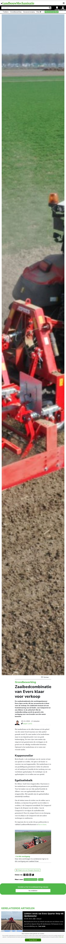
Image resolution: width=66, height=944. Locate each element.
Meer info (61, 937)
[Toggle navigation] (64, 3)
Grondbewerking (15, 12)
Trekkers (6, 12)
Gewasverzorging (29, 12)
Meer (38, 12)
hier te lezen (42, 824)
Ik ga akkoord (33, 940)
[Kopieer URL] (33, 875)
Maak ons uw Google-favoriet (29, 870)
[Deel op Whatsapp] (24, 875)
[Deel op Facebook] (27, 875)
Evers (41, 879)
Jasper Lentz (27, 723)
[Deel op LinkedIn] (30, 875)
